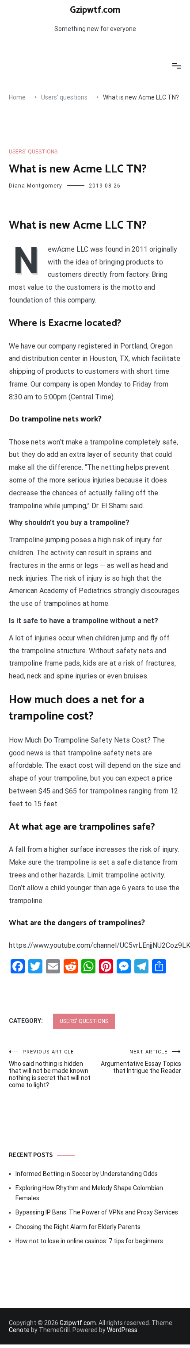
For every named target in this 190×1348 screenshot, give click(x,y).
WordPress (122, 1329)
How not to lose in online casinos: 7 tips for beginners (89, 1241)
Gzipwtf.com (95, 10)
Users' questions (33, 152)
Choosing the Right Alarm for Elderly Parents (78, 1226)
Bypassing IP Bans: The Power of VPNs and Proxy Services (96, 1212)
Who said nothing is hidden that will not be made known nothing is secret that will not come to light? (50, 1068)
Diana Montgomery (35, 186)
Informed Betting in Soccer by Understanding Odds (86, 1173)
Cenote (19, 1329)
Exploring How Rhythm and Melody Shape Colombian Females (89, 1192)
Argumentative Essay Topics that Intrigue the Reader (141, 1061)
